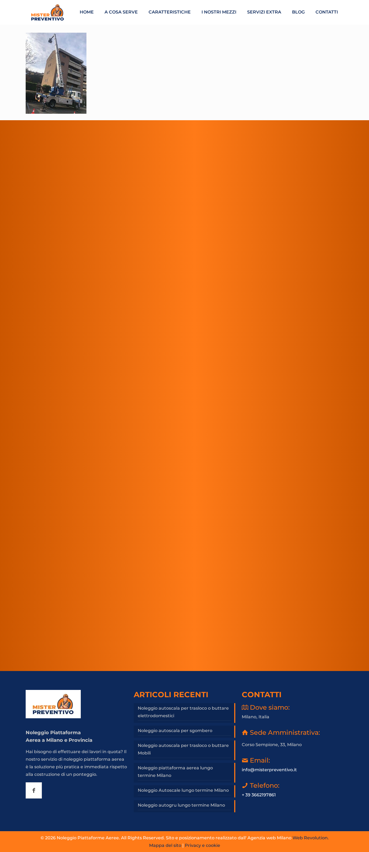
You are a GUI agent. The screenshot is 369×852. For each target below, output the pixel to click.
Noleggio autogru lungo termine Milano (181, 805)
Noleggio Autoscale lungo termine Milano (183, 790)
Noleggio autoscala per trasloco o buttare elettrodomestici (183, 712)
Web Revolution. (311, 837)
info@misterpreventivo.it (269, 769)
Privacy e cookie (202, 845)
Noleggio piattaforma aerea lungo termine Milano (175, 771)
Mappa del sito (165, 845)
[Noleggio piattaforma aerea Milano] (47, 12)
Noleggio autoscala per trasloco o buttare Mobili (183, 749)
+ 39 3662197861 (259, 794)
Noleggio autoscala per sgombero (175, 730)
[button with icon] (34, 790)
